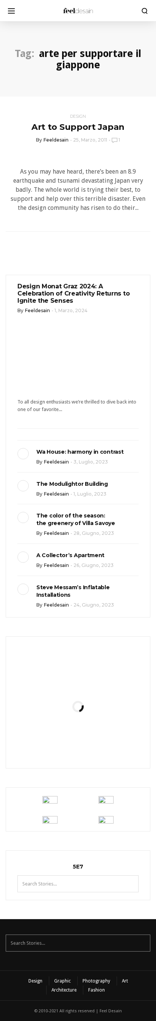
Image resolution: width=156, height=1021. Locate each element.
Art (125, 981)
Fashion (96, 990)
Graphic (62, 981)
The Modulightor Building (72, 483)
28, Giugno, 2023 (93, 533)
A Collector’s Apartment (70, 555)
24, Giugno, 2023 (93, 605)
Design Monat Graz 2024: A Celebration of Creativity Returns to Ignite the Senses (73, 293)
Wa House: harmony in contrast (79, 451)
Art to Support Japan (78, 127)
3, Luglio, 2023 (90, 462)
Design (78, 116)
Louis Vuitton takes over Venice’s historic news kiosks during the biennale (77, 730)
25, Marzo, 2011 (90, 140)
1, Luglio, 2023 (89, 494)
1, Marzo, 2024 (71, 310)
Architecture (63, 990)
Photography (96, 981)
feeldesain (56, 140)
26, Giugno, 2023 (93, 565)
